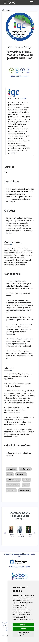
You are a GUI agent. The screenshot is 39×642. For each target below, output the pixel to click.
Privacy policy (7, 625)
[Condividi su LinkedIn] (17, 70)
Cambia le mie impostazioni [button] (23, 634)
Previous (5, 533)
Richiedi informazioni (20, 76)
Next (34, 533)
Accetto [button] (23, 625)
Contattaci (6, 623)
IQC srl (23, 98)
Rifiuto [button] (23, 629)
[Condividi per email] (11, 70)
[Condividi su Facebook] (22, 70)
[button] (32, 4)
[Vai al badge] (20, 26)
